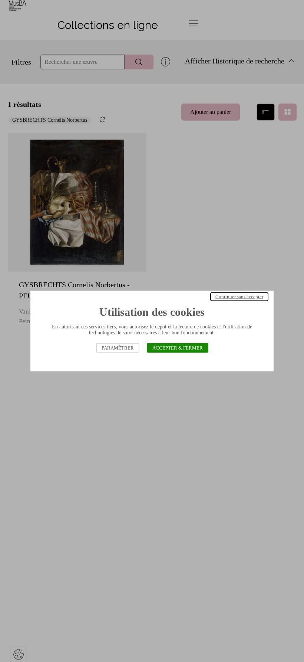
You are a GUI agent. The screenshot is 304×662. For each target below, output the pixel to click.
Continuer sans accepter (239, 296)
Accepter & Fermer (177, 348)
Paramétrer (118, 348)
